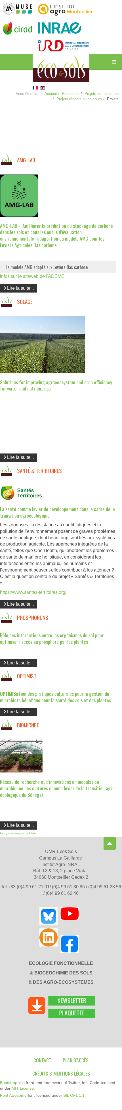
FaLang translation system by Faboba (18, 833)
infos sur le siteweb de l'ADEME (32, 276)
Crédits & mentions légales (61, 1073)
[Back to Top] (110, 843)
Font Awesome (13, 1095)
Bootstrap (8, 1082)
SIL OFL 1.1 (74, 1095)
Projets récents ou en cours (79, 99)
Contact (42, 1060)
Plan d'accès (76, 1060)
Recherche (70, 93)
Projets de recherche (102, 93)
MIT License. (23, 1088)
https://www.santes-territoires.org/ (33, 592)
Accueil (51, 93)
